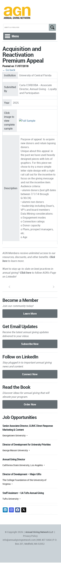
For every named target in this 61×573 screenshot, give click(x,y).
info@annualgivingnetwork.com (19, 539)
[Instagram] (11, 509)
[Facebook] (17, 509)
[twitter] (23, 509)
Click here (25, 272)
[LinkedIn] (5, 509)
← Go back (8, 70)
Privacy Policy (30, 535)
